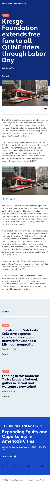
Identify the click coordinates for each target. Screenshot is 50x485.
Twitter (37, 124)
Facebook (38, 120)
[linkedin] (28, 466)
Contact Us (7, 456)
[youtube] (42, 466)
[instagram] (15, 466)
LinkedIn (37, 128)
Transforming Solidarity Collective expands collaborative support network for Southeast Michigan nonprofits (20, 337)
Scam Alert (39, 480)
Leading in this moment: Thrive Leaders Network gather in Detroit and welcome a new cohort (20, 381)
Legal (30, 480)
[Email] (45, 109)
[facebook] (2, 466)
